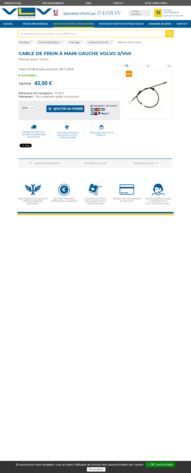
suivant (144, 163)
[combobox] (32, 108)
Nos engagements (53, 3)
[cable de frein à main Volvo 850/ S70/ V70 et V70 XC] (169, 66)
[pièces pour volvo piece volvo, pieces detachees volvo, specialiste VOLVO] (26, 13)
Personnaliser (96, 469)
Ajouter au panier (68, 109)
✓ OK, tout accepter (160, 464)
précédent (47, 163)
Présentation (12, 3)
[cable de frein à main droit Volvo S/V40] (148, 66)
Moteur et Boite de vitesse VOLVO (121, 24)
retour (95, 163)
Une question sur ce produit (101, 133)
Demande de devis (160, 24)
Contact (118, 3)
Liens (88, 3)
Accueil (8, 24)
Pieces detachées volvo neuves (73, 24)
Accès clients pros (156, 3)
